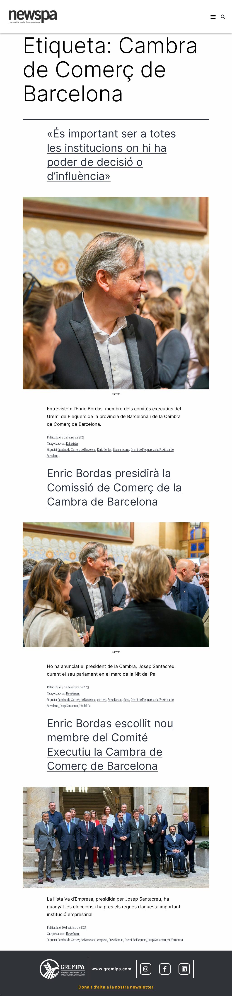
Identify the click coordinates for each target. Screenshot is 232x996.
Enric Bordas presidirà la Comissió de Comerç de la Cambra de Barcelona (114, 487)
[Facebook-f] (165, 969)
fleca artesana (121, 450)
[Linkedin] (184, 969)
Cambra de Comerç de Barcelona (77, 450)
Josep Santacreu (69, 706)
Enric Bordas (104, 450)
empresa (102, 940)
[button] (213, 16)
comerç (101, 700)
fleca (126, 700)
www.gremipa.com (111, 968)
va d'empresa (175, 940)
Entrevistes (72, 444)
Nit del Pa (85, 706)
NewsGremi (73, 694)
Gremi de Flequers (135, 940)
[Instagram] (145, 969)
